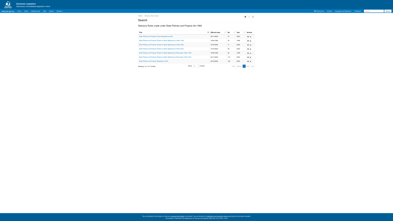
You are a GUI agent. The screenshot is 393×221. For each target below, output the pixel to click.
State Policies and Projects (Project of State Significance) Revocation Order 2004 (165, 57)
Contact (329, 11)
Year (238, 32)
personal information (177, 216)
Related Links (35, 11)
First (233, 66)
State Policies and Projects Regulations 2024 (153, 61)
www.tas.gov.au (8, 11)
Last (252, 66)
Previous (239, 66)
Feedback (357, 11)
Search (51, 11)
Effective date (215, 32)
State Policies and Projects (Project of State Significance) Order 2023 (161, 49)
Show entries (196, 66)
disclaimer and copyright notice (217, 216)
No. (229, 32)
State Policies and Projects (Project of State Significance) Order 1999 (161, 40)
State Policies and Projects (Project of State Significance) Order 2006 (161, 45)
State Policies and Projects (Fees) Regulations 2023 (156, 36)
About (26, 11)
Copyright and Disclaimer (343, 11)
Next (248, 66)
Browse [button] (59, 11)
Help (44, 11)
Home (20, 11)
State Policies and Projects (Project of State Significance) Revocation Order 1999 (165, 53)
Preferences (320, 11)
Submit (388, 11)
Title (140, 32)
